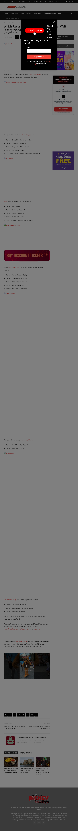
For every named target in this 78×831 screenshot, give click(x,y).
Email (29, 47)
